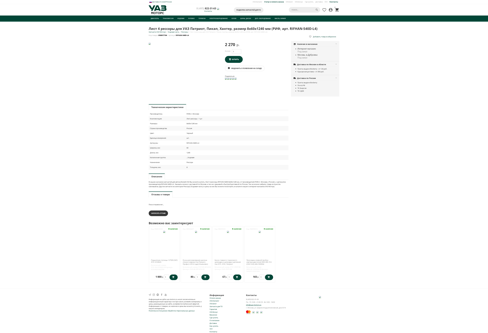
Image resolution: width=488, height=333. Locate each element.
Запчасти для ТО (216, 306)
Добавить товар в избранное (322, 36)
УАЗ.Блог (289, 2)
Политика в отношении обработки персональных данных (172, 311)
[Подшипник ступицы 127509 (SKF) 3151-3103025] (164, 232)
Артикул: (169, 267)
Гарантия (213, 309)
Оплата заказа (215, 298)
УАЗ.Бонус (299, 2)
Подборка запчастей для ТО (248, 10)
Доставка (319, 2)
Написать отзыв (158, 213)
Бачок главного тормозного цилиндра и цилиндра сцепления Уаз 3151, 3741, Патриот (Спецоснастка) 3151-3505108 (228, 263)
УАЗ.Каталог (257, 2)
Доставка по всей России (162, 2)
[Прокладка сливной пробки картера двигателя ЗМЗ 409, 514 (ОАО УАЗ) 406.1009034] (260, 232)
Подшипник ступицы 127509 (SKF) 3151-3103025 (164, 261)
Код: (152, 229)
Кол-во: (228, 51)
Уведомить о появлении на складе (245, 68)
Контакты (208, 11)
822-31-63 (206, 8)
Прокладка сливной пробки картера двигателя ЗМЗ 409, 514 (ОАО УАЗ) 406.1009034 (258, 262)
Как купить (214, 326)
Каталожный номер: (158, 265)
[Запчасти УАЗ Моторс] (158, 9)
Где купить (309, 2)
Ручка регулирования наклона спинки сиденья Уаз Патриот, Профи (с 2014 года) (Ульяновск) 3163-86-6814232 (195, 263)
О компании (214, 320)
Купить (235, 59)
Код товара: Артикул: (169, 35)
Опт (326, 2)
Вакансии (213, 315)
